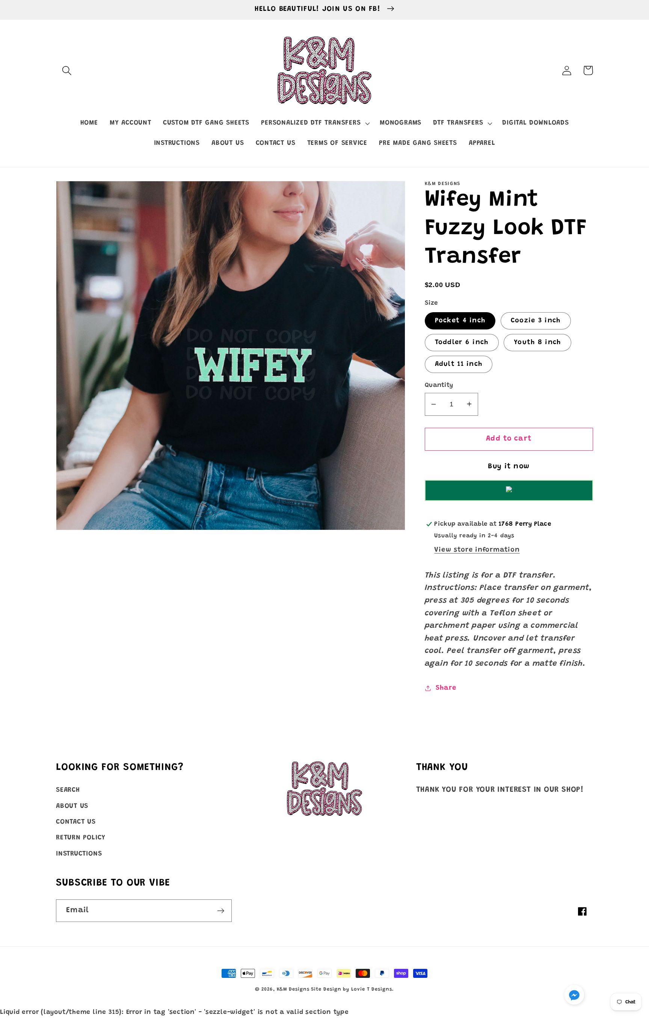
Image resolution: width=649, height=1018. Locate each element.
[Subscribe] (220, 910)
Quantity (439, 385)
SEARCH (68, 790)
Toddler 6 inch (462, 342)
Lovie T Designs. (372, 989)
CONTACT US (76, 822)
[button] (66, 70)
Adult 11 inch (459, 364)
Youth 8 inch (537, 342)
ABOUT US (72, 806)
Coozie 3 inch (536, 320)
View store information (476, 549)
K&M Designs (294, 989)
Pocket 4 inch (460, 320)
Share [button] (446, 687)
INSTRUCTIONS (79, 854)
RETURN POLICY (81, 838)
